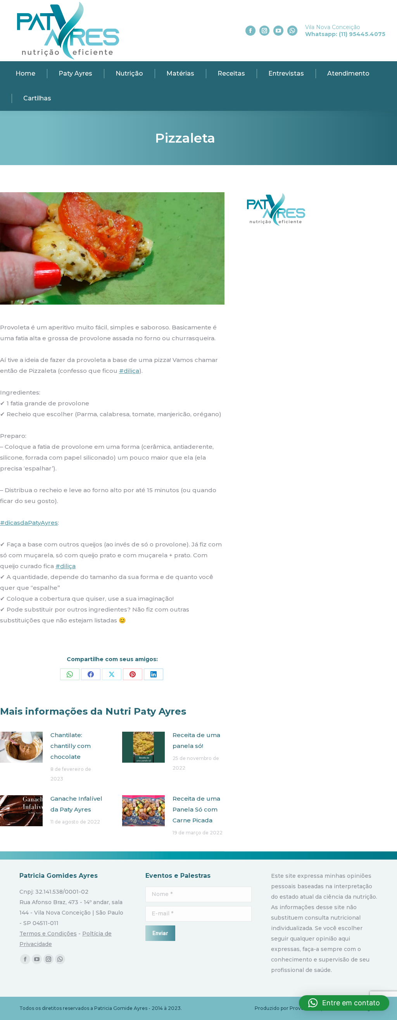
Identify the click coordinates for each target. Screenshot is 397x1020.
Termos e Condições (48, 933)
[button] (344, 1003)
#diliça (129, 370)
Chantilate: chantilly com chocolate (70, 745)
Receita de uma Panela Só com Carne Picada (196, 809)
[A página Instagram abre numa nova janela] (264, 31)
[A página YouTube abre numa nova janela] (278, 31)
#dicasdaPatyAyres (29, 522)
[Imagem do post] (21, 747)
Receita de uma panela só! (196, 740)
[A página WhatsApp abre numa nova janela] (292, 31)
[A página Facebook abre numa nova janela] (250, 31)
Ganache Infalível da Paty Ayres (76, 804)
